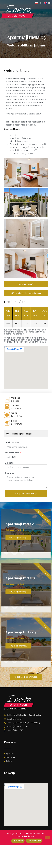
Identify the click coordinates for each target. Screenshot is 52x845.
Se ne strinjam (34, 841)
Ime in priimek (12, 442)
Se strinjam (18, 841)
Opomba (9, 473)
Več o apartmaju (18, 537)
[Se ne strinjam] (47, 837)
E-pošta (9, 462)
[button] (42, 12)
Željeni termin (12, 452)
